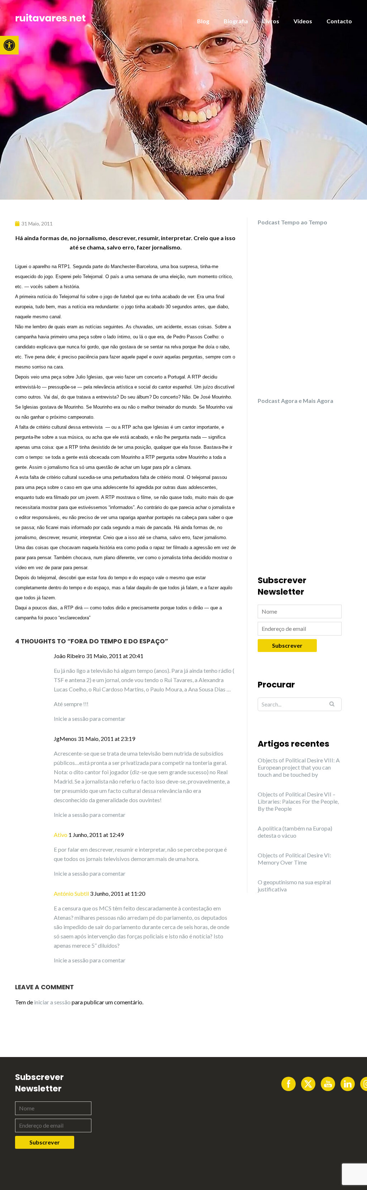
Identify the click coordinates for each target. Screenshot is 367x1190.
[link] (9, 45)
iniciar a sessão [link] (52, 1002)
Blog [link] (203, 21)
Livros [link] (270, 21)
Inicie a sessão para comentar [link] (89, 718)
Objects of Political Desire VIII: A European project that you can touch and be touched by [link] (299, 767)
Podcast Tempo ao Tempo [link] (292, 222)
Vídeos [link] (303, 21)
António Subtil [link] (71, 893)
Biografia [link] (236, 21)
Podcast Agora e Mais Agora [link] (295, 400)
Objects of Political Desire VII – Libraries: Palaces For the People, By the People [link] (298, 801)
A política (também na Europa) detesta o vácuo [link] (295, 832)
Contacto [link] (339, 21)
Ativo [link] (60, 834)
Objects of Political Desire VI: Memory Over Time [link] (294, 859)
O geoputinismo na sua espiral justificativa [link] (294, 885)
